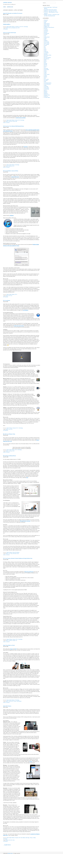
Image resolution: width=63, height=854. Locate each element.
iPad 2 (45, 49)
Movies (45, 61)
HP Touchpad (46, 44)
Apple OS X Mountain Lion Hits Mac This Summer (12, 13)
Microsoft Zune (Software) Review (9, 455)
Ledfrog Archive (7, 2)
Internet (16, 120)
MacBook (45, 53)
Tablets (34, 837)
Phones (31, 837)
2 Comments (5, 29)
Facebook (10, 640)
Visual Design (46, 88)
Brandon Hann (10, 853)
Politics (45, 73)
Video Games (46, 87)
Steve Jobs (15, 121)
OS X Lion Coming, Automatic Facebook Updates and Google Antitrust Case (17, 558)
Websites (45, 91)
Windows (45, 92)
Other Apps (27, 837)
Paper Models (46, 69)
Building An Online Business (49, 27)
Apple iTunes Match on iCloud (9, 645)
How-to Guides (46, 43)
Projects (45, 75)
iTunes (11, 553)
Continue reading (7, 24)
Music (45, 62)
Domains (45, 32)
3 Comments (5, 841)
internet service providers (21, 117)
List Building (46, 52)
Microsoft (14, 553)
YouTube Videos (47, 97)
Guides (45, 38)
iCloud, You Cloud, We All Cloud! (9, 32)
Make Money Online (47, 55)
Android (45, 21)
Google (13, 640)
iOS (20, 26)
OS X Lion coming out (29, 571)
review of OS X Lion (15, 176)
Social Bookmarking (47, 82)
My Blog (45, 63)
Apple (8, 26)
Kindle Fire (46, 51)
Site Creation (46, 79)
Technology (26, 26)
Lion (11, 27)
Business (45, 28)
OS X (22, 26)
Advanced (46, 20)
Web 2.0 (45, 90)
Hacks (45, 39)
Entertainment (46, 33)
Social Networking (47, 84)
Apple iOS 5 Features (7, 706)
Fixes (45, 35)
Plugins (45, 72)
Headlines (46, 40)
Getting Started (46, 37)
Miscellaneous (46, 58)
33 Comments (5, 296)
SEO (45, 78)
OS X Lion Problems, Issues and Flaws (10, 170)
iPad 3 (45, 50)
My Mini (45, 64)
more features (25, 310)
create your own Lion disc (19, 325)
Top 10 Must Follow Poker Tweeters (50, 9)
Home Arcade (46, 41)
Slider (45, 81)
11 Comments (5, 430)
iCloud (9, 121)
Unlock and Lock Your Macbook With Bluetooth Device (13, 126)
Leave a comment (6, 122)
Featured (16, 837)
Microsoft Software (16, 552)
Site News (46, 80)
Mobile (24, 837)
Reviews (45, 76)
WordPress (46, 96)
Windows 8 (46, 93)
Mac (11, 450)
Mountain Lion (14, 27)
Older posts (7, 844)
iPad (21, 837)
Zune (27, 477)
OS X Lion (10, 295)
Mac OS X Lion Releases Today (9, 434)
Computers (17, 26)
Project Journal (46, 74)
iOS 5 (12, 701)
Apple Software (12, 26)
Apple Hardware (47, 23)
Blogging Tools (46, 26)
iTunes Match (19, 701)
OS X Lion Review (6, 300)
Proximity (25, 146)
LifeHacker (12, 215)
